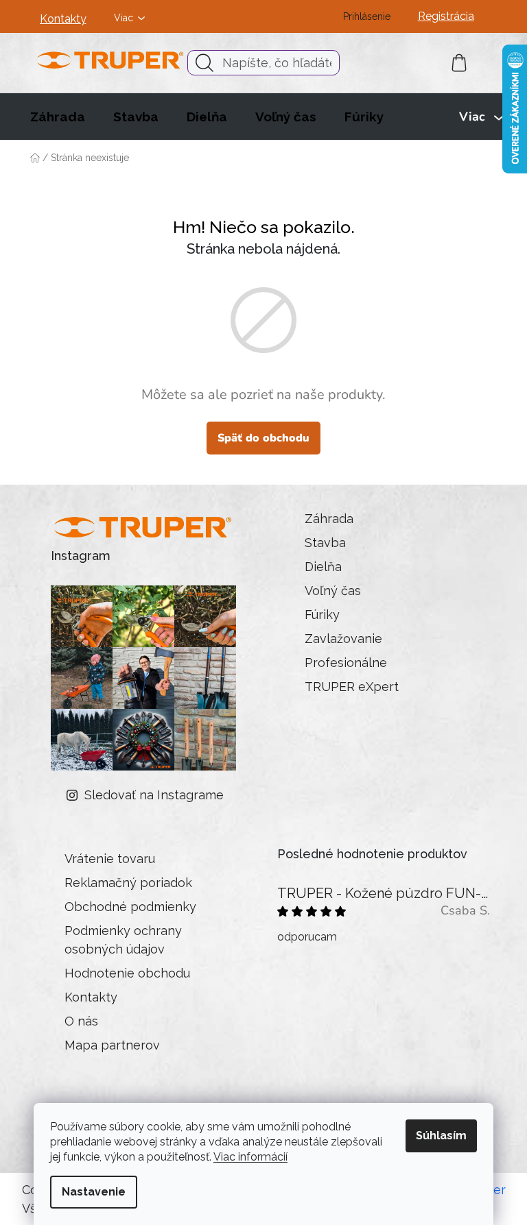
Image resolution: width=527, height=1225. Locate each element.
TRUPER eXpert (352, 686)
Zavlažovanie (343, 638)
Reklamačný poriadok (128, 882)
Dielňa (323, 566)
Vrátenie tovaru (110, 858)
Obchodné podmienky (130, 906)
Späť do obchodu (263, 438)
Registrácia (446, 16)
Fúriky (322, 614)
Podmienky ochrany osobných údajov (123, 939)
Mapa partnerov (112, 1045)
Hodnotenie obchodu (127, 973)
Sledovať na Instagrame (154, 795)
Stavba (325, 542)
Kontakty (63, 18)
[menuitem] (57, 116)
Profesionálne (346, 662)
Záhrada (329, 518)
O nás (81, 1021)
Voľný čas (333, 590)
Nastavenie (94, 1191)
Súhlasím (441, 1135)
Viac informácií (250, 1156)
